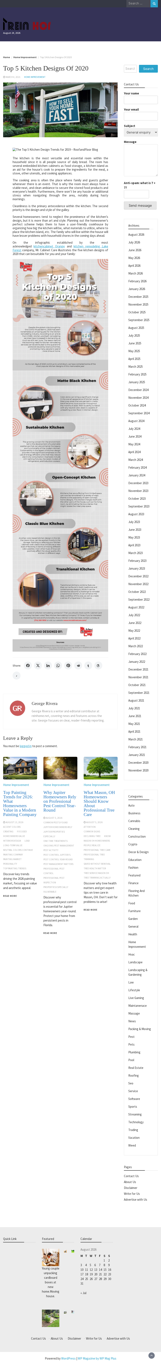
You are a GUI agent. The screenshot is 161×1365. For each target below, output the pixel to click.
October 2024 (137, 405)
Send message (140, 205)
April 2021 (134, 731)
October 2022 (137, 592)
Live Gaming (136, 998)
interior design (12, 840)
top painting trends (14, 868)
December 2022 (138, 576)
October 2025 (137, 312)
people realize (92, 845)
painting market (12, 859)
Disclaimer (130, 1188)
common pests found (55, 822)
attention (90, 826)
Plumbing (134, 1052)
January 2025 (136, 382)
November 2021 (138, 677)
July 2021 (134, 708)
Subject (129, 126)
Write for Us (132, 1194)
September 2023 (138, 506)
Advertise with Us (135, 1200)
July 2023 (134, 522)
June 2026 (134, 250)
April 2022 (134, 638)
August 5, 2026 (54, 817)
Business (134, 813)
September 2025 (138, 320)
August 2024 (136, 421)
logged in (26, 746)
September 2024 (138, 413)
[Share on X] (38, 665)
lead (27, 840)
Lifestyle (134, 990)
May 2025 (134, 351)
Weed (132, 1145)
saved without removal (97, 863)
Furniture (134, 911)
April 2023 (134, 545)
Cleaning (134, 829)
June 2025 (134, 343)
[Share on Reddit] (78, 665)
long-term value (12, 845)
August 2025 (136, 328)
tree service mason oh (96, 873)
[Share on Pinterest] (68, 665)
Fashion (133, 867)
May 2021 (134, 724)
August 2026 (136, 235)
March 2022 (135, 646)
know (107, 836)
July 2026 (134, 242)
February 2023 (137, 561)
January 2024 (136, 475)
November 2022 (138, 584)
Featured (134, 875)
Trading (133, 1130)
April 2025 (134, 359)
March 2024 (135, 460)
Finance (133, 883)
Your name (131, 93)
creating (8, 831)
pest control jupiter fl (57, 854)
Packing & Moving (139, 1029)
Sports (132, 1107)
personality (10, 863)
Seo (130, 1083)
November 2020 (138, 770)
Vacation (134, 1138)
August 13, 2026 (14, 822)
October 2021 (137, 685)
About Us (130, 1182)
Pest (131, 1037)
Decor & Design (138, 852)
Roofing (133, 1075)
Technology (136, 1122)
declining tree (92, 836)
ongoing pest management (58, 845)
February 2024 (137, 467)
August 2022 (136, 607)
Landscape (135, 962)
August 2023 (136, 514)
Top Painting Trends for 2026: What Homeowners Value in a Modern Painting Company (20, 803)
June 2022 (134, 623)
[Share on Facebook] (28, 665)
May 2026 (134, 258)
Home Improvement (34, 77)
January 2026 (136, 289)
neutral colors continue (18, 850)
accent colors (12, 826)
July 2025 (134, 335)
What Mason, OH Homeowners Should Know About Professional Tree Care (99, 803)
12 (91, 1270)
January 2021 (136, 755)
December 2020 (138, 763)
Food (131, 903)
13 (95, 1270)
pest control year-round (58, 859)
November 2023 (138, 491)
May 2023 (134, 537)
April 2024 (134, 452)
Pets (131, 1044)
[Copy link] (17, 676)
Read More (10, 895)
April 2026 (134, 266)
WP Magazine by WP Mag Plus (97, 1358)
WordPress (68, 1358)
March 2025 (135, 367)
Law (131, 982)
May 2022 (134, 631)
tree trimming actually (97, 877)
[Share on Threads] (98, 665)
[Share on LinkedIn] (48, 665)
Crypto (132, 844)
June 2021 (134, 716)
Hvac (131, 954)
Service (133, 1091)
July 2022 (134, 615)
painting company (13, 854)
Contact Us (131, 1176)
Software (134, 1099)
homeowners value (14, 836)
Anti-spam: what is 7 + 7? (140, 185)
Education (135, 860)
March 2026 (135, 273)
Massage (134, 1013)
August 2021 (136, 700)
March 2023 (135, 553)
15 (105, 1270)
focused (22, 831)
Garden (133, 919)
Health (132, 934)
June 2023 (134, 530)
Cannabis (134, 821)
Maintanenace (137, 1006)
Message (130, 142)
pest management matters (58, 864)
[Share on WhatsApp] (58, 665)
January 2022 (136, 662)
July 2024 (134, 429)
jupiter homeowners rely (57, 827)
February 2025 (137, 374)
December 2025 (138, 297)
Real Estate (135, 1068)
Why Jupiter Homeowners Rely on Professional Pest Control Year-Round (59, 801)
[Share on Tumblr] (88, 665)
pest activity (50, 850)
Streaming (135, 1114)
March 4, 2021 (13, 77)
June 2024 (134, 436)
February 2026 (137, 281)
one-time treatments (55, 840)
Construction (137, 836)
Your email (131, 109)
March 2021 (135, 739)
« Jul (83, 1293)
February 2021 (137, 747)
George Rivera (44, 703)
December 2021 (138, 669)
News (132, 1021)
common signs (92, 831)
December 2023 (138, 483)
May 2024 (134, 444)
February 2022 (137, 654)
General (133, 926)
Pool (131, 1060)
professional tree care (97, 850)
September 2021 (138, 693)
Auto (131, 805)
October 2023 (137, 499)
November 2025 (138, 304)
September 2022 (138, 599)
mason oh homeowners (97, 840)
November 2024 (138, 398)
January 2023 (136, 568)
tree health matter (95, 868)
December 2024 (138, 390)
